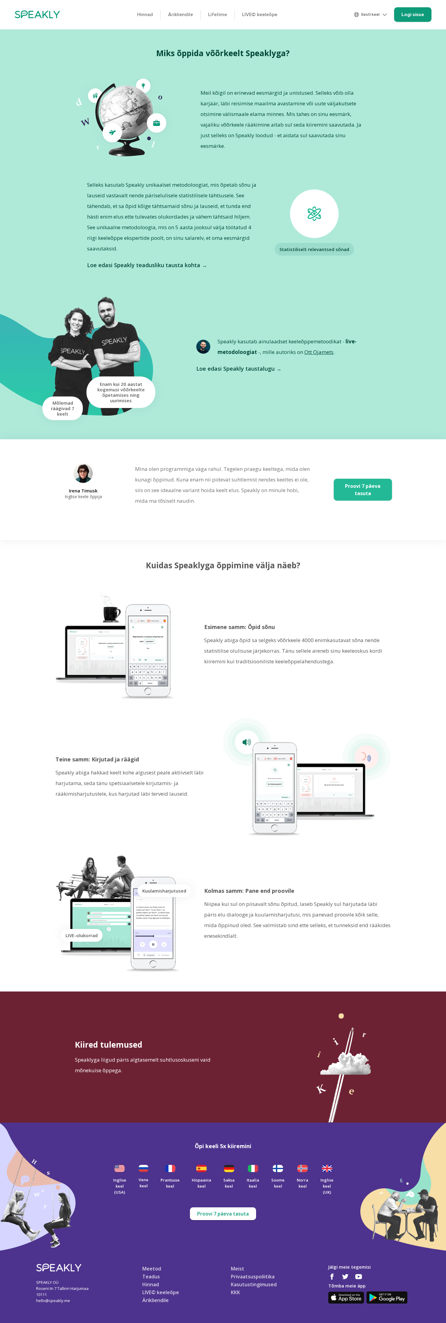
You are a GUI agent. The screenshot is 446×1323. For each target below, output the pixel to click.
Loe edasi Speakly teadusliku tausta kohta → (147, 265)
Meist (237, 1268)
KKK (235, 1292)
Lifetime (217, 15)
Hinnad (145, 15)
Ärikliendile (180, 15)
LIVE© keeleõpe (259, 15)
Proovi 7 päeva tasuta (223, 1213)
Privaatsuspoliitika (253, 1276)
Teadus (151, 1276)
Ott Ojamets (318, 352)
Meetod (151, 1268)
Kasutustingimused (254, 1284)
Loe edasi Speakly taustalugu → (239, 368)
